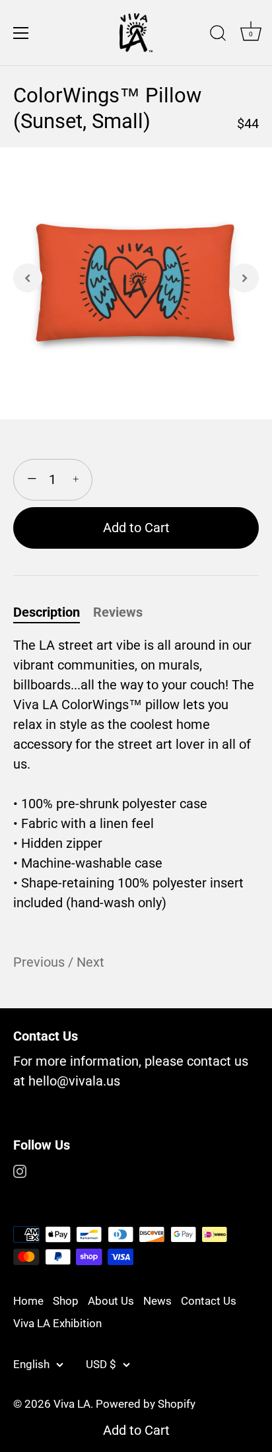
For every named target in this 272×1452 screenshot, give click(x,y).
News (157, 1300)
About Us (111, 1300)
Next (90, 962)
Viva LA (71, 1403)
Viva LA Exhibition (57, 1323)
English (31, 1364)
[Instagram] (19, 1170)
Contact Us (208, 1300)
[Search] (217, 35)
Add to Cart (136, 1430)
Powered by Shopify (145, 1403)
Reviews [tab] (118, 612)
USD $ (101, 1364)
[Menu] (21, 33)
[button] (27, 278)
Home (28, 1300)
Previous (40, 962)
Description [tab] (46, 612)
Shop (66, 1300)
